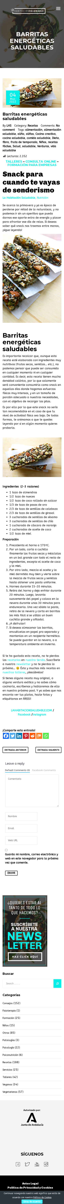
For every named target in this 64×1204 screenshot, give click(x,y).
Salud (16, 146)
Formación (8, 1018)
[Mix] (39, 736)
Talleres (7, 1077)
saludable (28, 146)
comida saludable (38, 138)
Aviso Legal (30, 1183)
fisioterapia (9, 1010)
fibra (6, 142)
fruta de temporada (24, 142)
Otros (6, 1032)
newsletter (23, 664)
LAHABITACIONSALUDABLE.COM (31, 710)
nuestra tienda (35, 660)
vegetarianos (10, 1092)
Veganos (7, 1084)
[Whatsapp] (46, 736)
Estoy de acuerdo (32, 1201)
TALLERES (14, 161)
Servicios (7, 1069)
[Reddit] (32, 736)
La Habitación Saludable (19, 197)
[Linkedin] (19, 736)
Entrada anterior (15, 750)
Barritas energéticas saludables (25, 116)
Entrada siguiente (48, 750)
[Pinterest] (26, 736)
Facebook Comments (44, 770)
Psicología (8, 1047)
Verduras (43, 146)
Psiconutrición (10, 1055)
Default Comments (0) (17, 770)
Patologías (9, 1040)
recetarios (13, 660)
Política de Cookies (42, 1197)
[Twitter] (13, 736)
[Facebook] (6, 736)
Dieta (55, 138)
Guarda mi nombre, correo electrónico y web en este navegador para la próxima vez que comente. (31, 858)
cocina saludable (14, 138)
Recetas (33, 125)
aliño (21, 133)
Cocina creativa (45, 133)
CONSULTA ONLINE (40, 161)
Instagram (39, 714)
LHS (8, 125)
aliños (30, 133)
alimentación (33, 129)
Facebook (24, 714)
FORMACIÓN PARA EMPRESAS (32, 165)
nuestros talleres (14, 672)
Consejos (8, 1003)
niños (6, 1025)
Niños (42, 142)
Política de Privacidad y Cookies (30, 1187)
